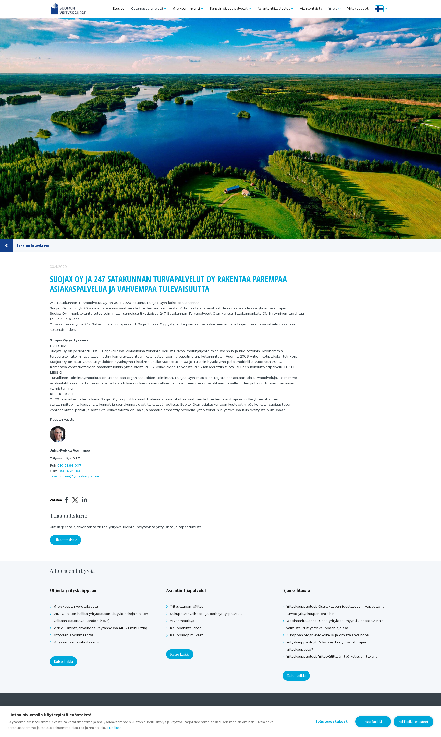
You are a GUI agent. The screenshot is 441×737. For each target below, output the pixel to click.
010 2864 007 (69, 465)
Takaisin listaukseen (33, 245)
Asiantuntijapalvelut (274, 8)
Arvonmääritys (182, 621)
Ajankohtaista (311, 8)
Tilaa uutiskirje (65, 540)
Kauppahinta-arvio (186, 628)
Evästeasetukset (331, 721)
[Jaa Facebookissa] (66, 500)
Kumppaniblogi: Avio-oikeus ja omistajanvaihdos (327, 635)
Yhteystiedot (358, 8)
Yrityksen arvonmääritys (74, 635)
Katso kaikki (63, 661)
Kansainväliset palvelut (229, 8)
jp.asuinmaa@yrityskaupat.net (75, 476)
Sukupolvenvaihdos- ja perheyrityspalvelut (206, 614)
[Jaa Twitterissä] (75, 500)
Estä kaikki (373, 721)
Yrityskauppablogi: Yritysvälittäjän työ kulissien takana (331, 656)
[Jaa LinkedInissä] (84, 500)
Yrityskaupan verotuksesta (76, 606)
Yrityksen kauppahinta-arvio (77, 642)
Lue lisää (114, 728)
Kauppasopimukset (186, 635)
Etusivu (118, 8)
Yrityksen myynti (186, 8)
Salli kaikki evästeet (413, 721)
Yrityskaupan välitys (186, 606)
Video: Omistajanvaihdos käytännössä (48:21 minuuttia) (100, 628)
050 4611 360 (70, 471)
